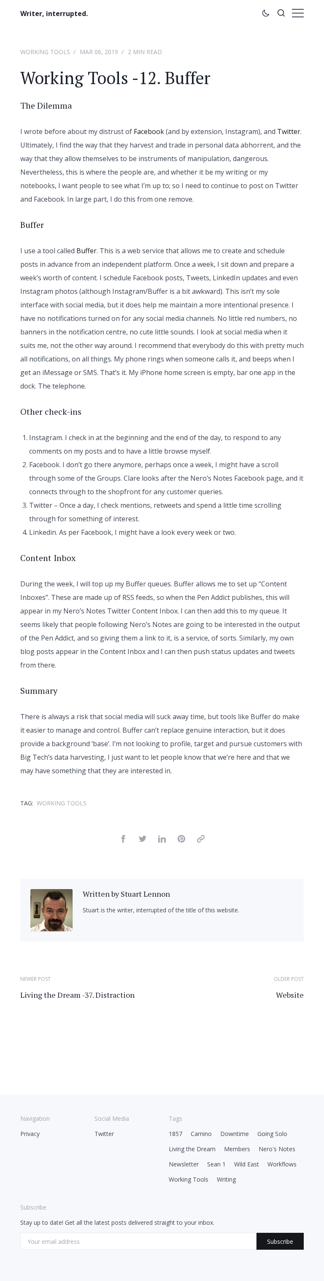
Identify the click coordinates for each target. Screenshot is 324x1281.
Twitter (288, 131)
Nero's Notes (277, 1149)
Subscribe (280, 1241)
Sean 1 (216, 1164)
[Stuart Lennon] (51, 928)
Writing (226, 1179)
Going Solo (272, 1134)
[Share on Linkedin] (162, 840)
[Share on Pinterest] (181, 840)
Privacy (30, 1134)
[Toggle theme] (266, 14)
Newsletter (184, 1164)
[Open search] (281, 14)
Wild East (246, 1164)
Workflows (282, 1164)
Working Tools (45, 52)
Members (237, 1149)
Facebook (149, 131)
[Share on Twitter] (142, 840)
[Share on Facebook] (123, 840)
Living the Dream (192, 1149)
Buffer (86, 250)
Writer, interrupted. (54, 13)
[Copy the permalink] (201, 840)
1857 (175, 1134)
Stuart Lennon (145, 894)
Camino (201, 1134)
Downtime (234, 1134)
